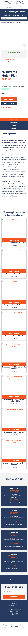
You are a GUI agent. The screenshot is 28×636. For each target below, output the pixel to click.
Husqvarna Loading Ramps (14, 432)
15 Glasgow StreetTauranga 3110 (14, 534)
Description (14, 119)
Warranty (14, 128)
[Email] (6, 82)
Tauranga (8, 2)
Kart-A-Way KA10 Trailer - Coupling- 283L (14, 400)
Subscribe (14, 597)
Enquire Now (9, 103)
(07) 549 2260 (14, 521)
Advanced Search (14, 605)
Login (11, 7)
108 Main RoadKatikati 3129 (14, 512)
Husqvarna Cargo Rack (14, 274)
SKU (2, 111)
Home (2, 59)
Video (14, 125)
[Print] (9, 82)
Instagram (14, 619)
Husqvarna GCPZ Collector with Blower (14, 367)
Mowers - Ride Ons (10, 59)
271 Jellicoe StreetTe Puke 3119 (14, 556)
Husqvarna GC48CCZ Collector (14, 243)
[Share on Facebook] (2, 82)
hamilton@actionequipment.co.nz (14, 502)
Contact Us (14, 603)
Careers (18, 15)
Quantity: (4, 93)
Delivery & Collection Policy (14, 609)
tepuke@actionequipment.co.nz (14, 568)
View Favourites (17, 7)
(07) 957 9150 (14, 499)
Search (25, 18)
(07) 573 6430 (14, 565)
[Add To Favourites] (19, 103)
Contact (23, 15)
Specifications (14, 122)
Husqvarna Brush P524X (14, 336)
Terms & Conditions (14, 615)
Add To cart (14, 240)
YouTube (18, 619)
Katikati (8, 4)
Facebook (10, 619)
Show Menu (2, 11)
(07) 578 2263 (14, 543)
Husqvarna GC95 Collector (14, 305)
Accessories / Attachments (8, 62)
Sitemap (14, 607)
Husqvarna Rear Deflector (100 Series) (14, 463)
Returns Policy (14, 613)
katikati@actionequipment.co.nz (14, 524)
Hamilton (20, 2)
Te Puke (20, 4)
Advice (9, 15)
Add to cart (9, 99)
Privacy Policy (14, 611)
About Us (5, 15)
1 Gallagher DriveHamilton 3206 (14, 491)
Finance (14, 15)
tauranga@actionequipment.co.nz (14, 546)
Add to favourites (23, 223)
